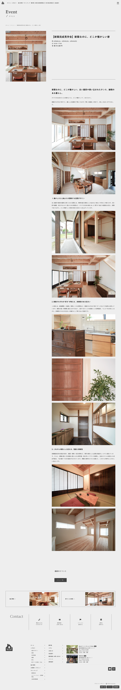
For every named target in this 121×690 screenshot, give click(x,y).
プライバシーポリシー (99, 683)
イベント (12, 25)
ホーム (7, 25)
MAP (95, 646)
